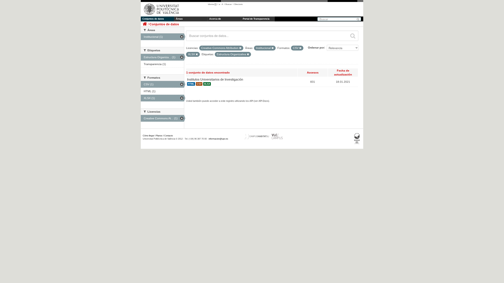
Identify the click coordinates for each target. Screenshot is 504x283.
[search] (352, 36)
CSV (199, 84)
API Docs (263, 101)
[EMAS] (357, 138)
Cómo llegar (148, 135)
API (251, 101)
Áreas (179, 18)
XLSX (207, 84)
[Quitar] (240, 48)
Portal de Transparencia (256, 18)
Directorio (238, 4)
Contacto (168, 135)
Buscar (228, 4)
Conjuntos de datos (153, 18)
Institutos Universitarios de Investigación (215, 79)
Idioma (211, 4)
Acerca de (215, 18)
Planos (159, 135)
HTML (191, 84)
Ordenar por (316, 47)
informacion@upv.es (218, 139)
